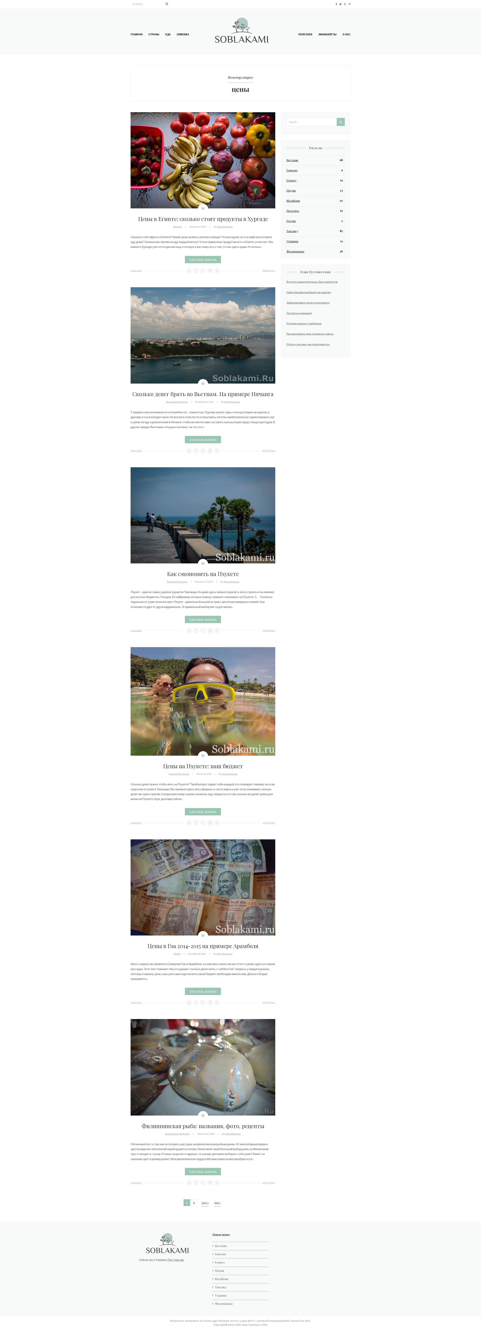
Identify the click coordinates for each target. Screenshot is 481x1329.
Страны (153, 34)
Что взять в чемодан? (299, 313)
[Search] (167, 4)
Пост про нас (175, 1259)
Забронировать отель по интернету (308, 302)
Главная (136, 34)
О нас (346, 34)
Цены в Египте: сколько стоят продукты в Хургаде (203, 218)
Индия (177, 954)
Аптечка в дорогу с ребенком (304, 323)
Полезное (305, 34)
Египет (177, 226)
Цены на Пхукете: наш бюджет (203, 766)
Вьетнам (171, 402)
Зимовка (183, 34)
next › (205, 1202)
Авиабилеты (327, 34)
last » (217, 1202)
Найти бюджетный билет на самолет (309, 292)
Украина (292, 241)
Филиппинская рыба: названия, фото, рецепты (203, 1125)
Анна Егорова (225, 226)
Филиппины (171, 1134)
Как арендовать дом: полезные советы (310, 333)
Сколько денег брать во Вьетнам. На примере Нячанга (203, 393)
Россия (291, 221)
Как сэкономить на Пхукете (203, 573)
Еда (168, 34)
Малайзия (293, 201)
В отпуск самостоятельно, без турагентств (312, 281)
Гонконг (292, 170)
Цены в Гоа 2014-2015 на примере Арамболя (202, 945)
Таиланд (171, 581)
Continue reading (203, 259)
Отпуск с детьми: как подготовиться (308, 344)
